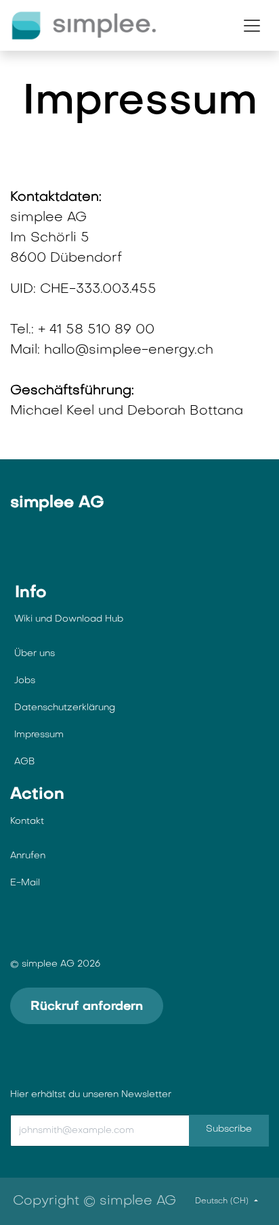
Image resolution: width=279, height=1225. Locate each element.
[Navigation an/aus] (252, 26)
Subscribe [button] (229, 1129)
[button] (116, 1131)
